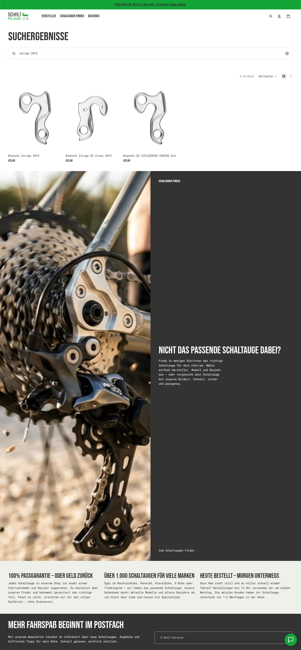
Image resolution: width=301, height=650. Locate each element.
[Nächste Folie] (296, 5)
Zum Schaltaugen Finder (177, 550)
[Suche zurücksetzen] (287, 53)
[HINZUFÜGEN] (56, 145)
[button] (267, 76)
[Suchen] (270, 16)
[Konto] (279, 16)
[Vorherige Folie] (4, 5)
